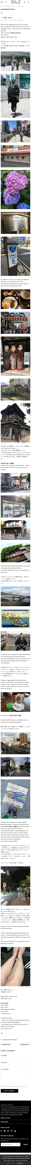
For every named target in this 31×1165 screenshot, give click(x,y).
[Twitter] (4, 1131)
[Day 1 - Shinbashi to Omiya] (15, 61)
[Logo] (16, 2)
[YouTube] (15, 1131)
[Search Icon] (7, 2)
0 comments (20, 20)
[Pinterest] (11, 1131)
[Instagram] (8, 1131)
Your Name (4, 1055)
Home (2, 6)
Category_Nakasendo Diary (10, 1040)
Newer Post (24, 1044)
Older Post (6, 1044)
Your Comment (5, 1069)
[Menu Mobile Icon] (2, 2)
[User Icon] (24, 2)
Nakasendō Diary (9, 6)
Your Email (3, 1062)
